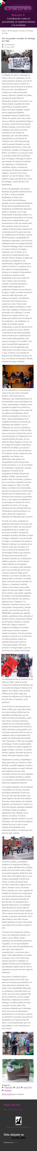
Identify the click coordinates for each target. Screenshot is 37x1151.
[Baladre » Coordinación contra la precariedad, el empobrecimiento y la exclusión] (18, 8)
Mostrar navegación (3, 3)
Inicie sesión (7, 1094)
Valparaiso (8, 1087)
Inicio (4, 31)
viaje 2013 (27, 1087)
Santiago (7, 1090)
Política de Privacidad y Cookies (13, 1109)
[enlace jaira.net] (18, 1138)
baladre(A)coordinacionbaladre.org (18, 1127)
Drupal (15, 1142)
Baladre (17, 15)
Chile (18, 1087)
